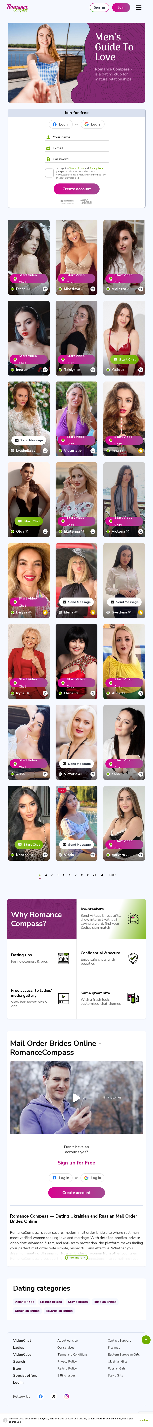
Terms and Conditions (72, 1354)
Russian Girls (117, 1368)
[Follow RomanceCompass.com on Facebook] (40, 1396)
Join (121, 7)
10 (94, 874)
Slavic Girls (115, 1375)
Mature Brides (51, 1302)
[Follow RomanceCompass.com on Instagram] (66, 1396)
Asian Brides (24, 1302)
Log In (18, 1382)
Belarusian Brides (59, 1311)
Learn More (144, 1420)
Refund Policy (67, 1368)
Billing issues (66, 1375)
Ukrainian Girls (118, 1361)
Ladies (18, 1347)
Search (19, 1361)
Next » (112, 874)
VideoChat (22, 1340)
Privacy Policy (96, 168)
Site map (114, 1347)
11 (101, 874)
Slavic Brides (78, 1302)
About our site (67, 1340)
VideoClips (22, 1354)
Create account (77, 189)
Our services (66, 1347)
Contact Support (119, 1340)
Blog (17, 1368)
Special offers (25, 1375)
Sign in (99, 7)
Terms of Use (76, 168)
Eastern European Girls (124, 1354)
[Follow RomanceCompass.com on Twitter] (53, 1396)
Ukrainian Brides (27, 1311)
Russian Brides (105, 1302)
